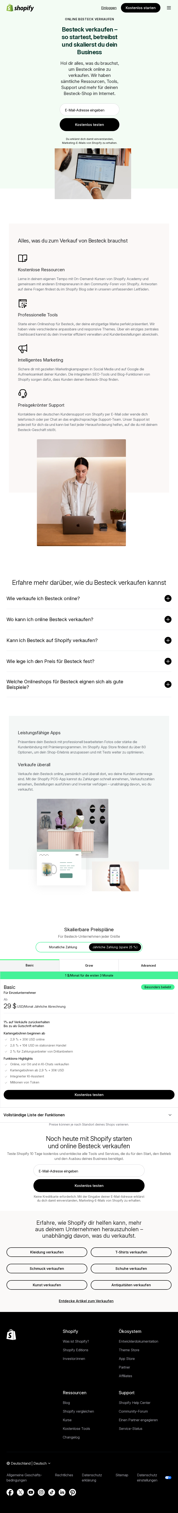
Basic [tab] (29, 965)
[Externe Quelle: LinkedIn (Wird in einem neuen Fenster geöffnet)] (62, 1492)
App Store (127, 1358)
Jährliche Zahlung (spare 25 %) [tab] (115, 947)
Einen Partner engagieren (138, 1420)
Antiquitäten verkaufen (131, 1285)
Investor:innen (74, 1358)
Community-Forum (133, 1411)
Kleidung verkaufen (47, 1252)
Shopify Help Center (134, 1402)
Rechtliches (64, 1475)
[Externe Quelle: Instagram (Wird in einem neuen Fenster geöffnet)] (41, 1492)
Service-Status (130, 1428)
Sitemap (121, 1475)
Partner (124, 1367)
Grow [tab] (89, 965)
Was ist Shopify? (76, 1341)
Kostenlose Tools (76, 1428)
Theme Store (129, 1350)
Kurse (67, 1420)
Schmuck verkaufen (47, 1268)
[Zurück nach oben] (11, 1334)
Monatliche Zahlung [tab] (63, 947)
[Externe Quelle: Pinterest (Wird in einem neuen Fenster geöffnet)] (72, 1492)
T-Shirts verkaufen (131, 1252)
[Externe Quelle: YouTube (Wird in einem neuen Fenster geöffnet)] (30, 1492)
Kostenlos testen (89, 1095)
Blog (66, 1402)
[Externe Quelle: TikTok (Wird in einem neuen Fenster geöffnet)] (51, 1492)
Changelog (71, 1437)
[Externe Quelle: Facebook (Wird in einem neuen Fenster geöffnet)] (10, 1492)
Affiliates (125, 1376)
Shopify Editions (75, 1350)
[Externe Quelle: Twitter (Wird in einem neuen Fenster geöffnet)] (20, 1492)
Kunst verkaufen (47, 1285)
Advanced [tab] (148, 965)
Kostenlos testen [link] (89, 124)
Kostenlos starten (141, 8)
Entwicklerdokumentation (138, 1341)
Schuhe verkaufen (131, 1268)
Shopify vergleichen (78, 1411)
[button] (168, 8)
